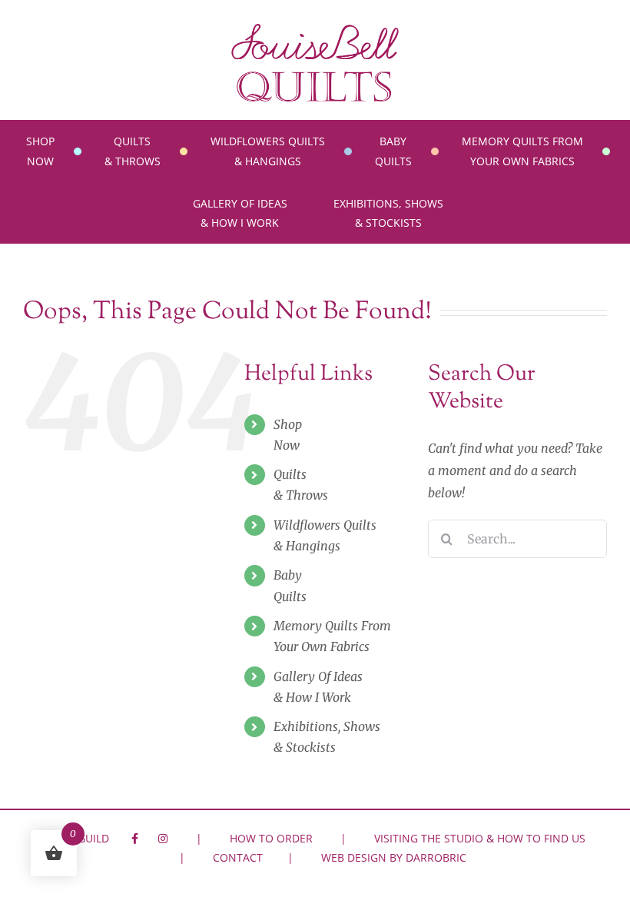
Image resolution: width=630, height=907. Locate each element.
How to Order (271, 838)
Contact (238, 857)
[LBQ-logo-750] (315, 29)
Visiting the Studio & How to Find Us (479, 838)
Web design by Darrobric (393, 857)
